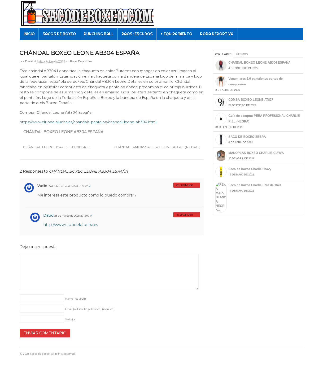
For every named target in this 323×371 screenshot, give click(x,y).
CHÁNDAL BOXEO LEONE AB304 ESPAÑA (63, 132)
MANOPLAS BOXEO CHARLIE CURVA (256, 153)
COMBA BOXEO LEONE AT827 (250, 99)
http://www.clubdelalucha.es (70, 225)
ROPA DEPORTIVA (216, 33)
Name (75, 298)
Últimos (242, 54)
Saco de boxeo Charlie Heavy (249, 169)
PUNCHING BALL (99, 33)
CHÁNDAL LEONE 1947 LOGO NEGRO (56, 147)
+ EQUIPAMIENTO (176, 33)
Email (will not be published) (89, 309)
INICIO (29, 33)
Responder (184, 185)
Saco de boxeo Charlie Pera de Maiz (254, 185)
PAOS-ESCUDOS (137, 33)
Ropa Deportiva (81, 61)
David (29, 61)
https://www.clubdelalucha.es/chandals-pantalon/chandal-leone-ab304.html (88, 122)
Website (70, 319)
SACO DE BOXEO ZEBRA (247, 137)
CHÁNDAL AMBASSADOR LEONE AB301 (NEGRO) (157, 147)
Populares (223, 54)
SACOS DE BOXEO (59, 33)
